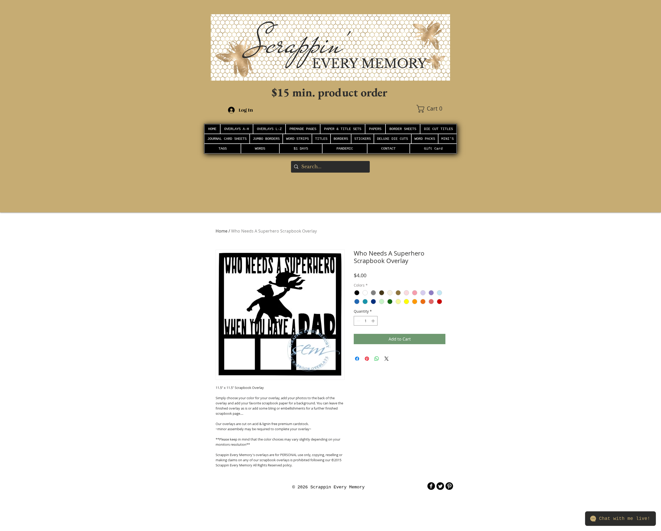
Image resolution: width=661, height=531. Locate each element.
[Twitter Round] (440, 486)
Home (221, 231)
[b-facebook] (431, 486)
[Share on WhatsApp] (377, 359)
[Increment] (373, 320)
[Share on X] (386, 359)
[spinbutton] (365, 320)
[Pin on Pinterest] (367, 359)
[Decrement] (358, 320)
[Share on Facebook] (357, 359)
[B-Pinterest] (449, 486)
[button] (433, 109)
